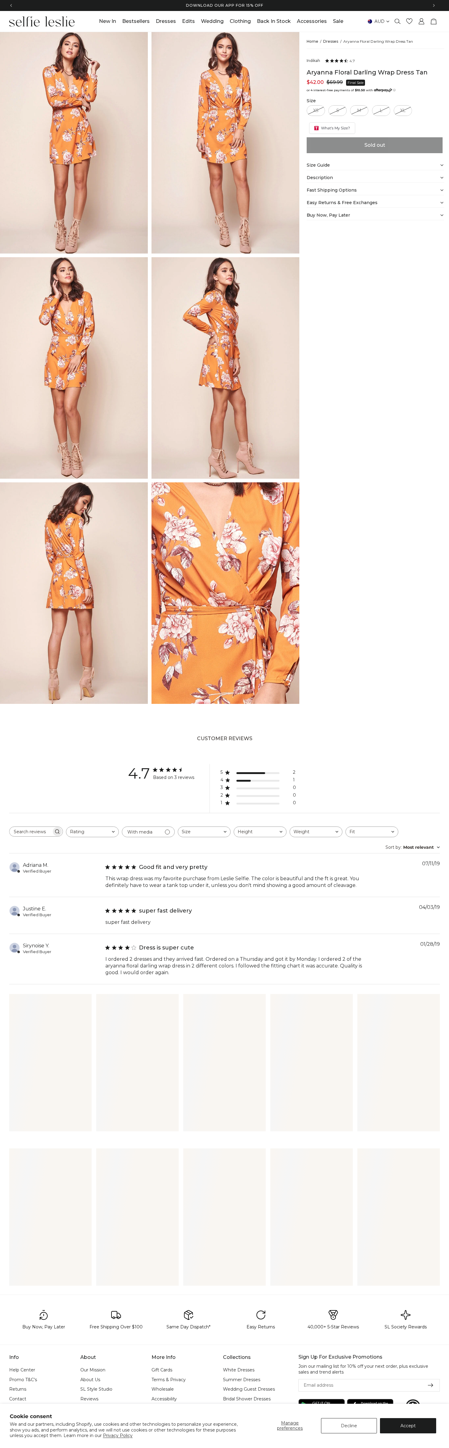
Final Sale (355, 83)
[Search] (398, 21)
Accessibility (164, 1399)
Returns (17, 1389)
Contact (17, 1399)
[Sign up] (430, 1385)
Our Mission (92, 1370)
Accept (408, 1425)
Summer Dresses (241, 1379)
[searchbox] (30, 831)
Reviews (89, 1399)
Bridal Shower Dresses (247, 1399)
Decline (349, 1425)
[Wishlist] (409, 21)
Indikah (313, 61)
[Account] (421, 21)
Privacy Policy (118, 1435)
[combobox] (92, 832)
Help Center (22, 1370)
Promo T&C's (23, 1379)
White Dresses (238, 1370)
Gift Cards (161, 1370)
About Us (90, 1379)
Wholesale (162, 1389)
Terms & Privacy (168, 1379)
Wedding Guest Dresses (249, 1389)
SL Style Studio (96, 1389)
